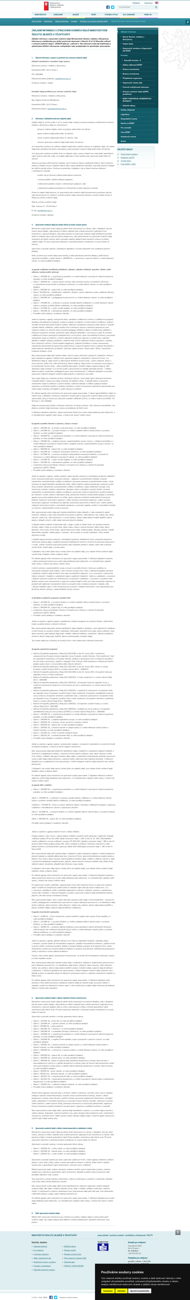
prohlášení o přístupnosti (135, 1235)
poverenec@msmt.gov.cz (57, 109)
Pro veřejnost (39, 1250)
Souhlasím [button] (108, 1291)
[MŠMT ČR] (54, 6)
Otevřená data (69, 1262)
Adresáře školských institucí (44, 1270)
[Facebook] (108, 7)
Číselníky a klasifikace (42, 1266)
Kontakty (74, 21)
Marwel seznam (187, 22)
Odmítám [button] (121, 1291)
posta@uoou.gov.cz (44, 211)
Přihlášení (136, 3)
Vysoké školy (126, 161)
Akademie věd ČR (127, 158)
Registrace (149, 3)
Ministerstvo (48, 21)
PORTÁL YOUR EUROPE (74, 1266)
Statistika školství (40, 1246)
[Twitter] (112, 7)
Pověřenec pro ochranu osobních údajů (94, 21)
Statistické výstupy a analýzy (45, 1262)
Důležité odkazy (70, 1246)
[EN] (156, 3)
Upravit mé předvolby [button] (139, 1291)
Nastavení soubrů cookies (68, 1297)
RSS (149, 1235)
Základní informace (62, 21)
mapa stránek (103, 1235)
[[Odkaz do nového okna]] (103, 1250)
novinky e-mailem (117, 1235)
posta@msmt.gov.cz (63, 79)
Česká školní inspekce (129, 154)
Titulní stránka (36, 21)
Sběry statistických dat (42, 1258)
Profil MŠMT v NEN (128, 164)
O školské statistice (41, 1254)
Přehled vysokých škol (72, 1254)
